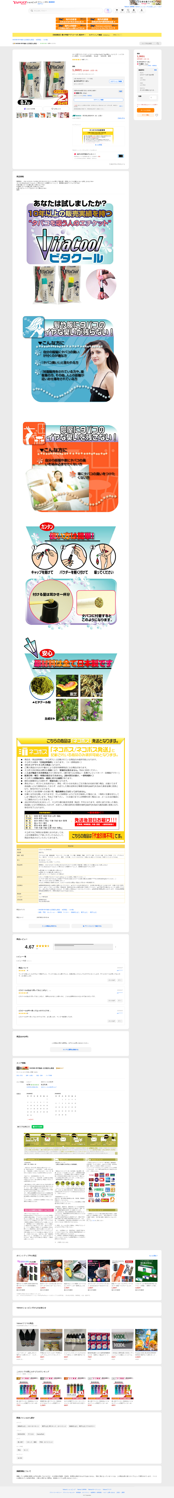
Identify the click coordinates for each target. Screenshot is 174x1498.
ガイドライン (85, 1492)
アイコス (31, 1434)
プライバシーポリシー (56, 1492)
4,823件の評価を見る (32, 1087)
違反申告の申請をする (118, 164)
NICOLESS (21, 1434)
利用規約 (78, 1492)
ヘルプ (159, 6)
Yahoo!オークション (94, 1489)
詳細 (120, 106)
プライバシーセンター (69, 1492)
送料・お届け (29, 1075)
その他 (45, 39)
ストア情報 (49, 1075)
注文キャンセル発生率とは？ (49, 1087)
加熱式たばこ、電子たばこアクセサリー (82, 1426)
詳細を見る (121, 118)
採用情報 (99, 1492)
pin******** (120, 970)
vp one (20, 1458)
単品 (19, 1450)
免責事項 (93, 1492)
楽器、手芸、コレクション (46, 912)
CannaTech (40, 1434)
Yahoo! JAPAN (129, 6)
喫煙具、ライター (63, 912)
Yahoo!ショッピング (69, 1489)
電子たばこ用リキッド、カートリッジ (54, 1426)
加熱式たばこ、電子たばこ (79, 912)
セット (26, 1450)
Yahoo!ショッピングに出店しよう (145, 6)
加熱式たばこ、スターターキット (28, 1426)
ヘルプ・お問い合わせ (109, 1492)
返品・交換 (39, 1075)
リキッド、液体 (31, 1442)
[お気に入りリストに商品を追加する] (156, 115)
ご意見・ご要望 (120, 1492)
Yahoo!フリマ (107, 1489)
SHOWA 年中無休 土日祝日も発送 (23, 39)
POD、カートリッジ (46, 1442)
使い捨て (20, 1442)
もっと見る (152, 1255)
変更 (155, 70)
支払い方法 (20, 1075)
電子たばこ (93, 912)
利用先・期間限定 (87, 95)
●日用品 (38, 39)
